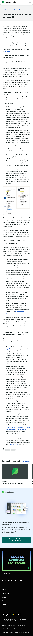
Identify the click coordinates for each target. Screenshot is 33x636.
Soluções (4, 589)
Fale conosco (5, 577)
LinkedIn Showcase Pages (16, 9)
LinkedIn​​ (13, 449)
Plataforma (5, 586)
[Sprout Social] (9, 2)
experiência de (13, 444)
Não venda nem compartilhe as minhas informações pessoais (15, 632)
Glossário (4, 9)
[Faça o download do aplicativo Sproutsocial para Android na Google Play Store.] (16, 614)
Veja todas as (26, 461)
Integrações (5, 593)
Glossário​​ (8, 449)
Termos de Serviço (12, 625)
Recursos (4, 597)
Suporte (4, 604)
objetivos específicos (13, 349)
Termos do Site (21, 625)
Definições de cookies (18, 628)
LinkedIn (7, 51)
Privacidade (4, 625)
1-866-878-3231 (6, 574)
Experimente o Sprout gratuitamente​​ (16, 539)
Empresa (4, 601)
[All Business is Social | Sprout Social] (16, 561)
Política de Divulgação (7, 628)
